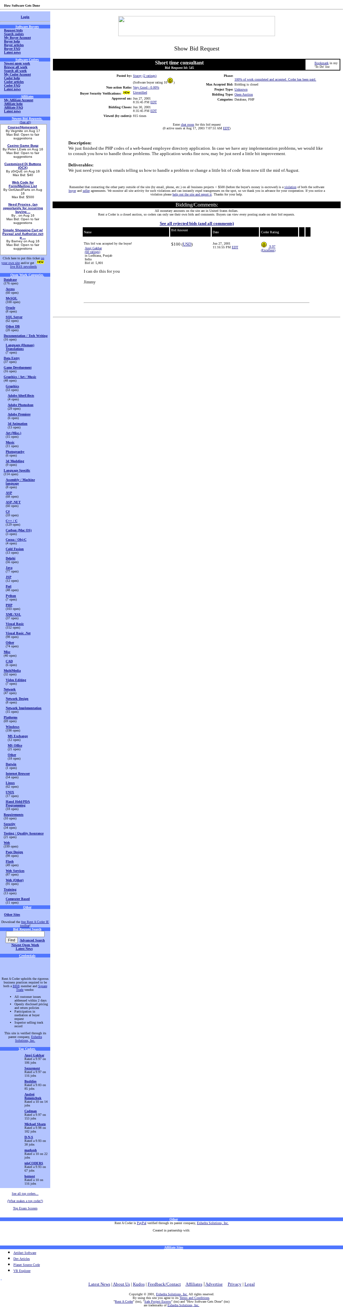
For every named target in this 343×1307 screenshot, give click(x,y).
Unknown (241, 89)
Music (10, 442)
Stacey (137, 76)
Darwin (11, 764)
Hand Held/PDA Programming (18, 803)
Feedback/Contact (164, 1284)
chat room (187, 124)
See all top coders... (25, 1193)
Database (10, 279)
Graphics (12, 386)
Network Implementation (24, 708)
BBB (16, 986)
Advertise (214, 1284)
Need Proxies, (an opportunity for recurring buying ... (23, 208)
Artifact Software (24, 1253)
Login (25, 17)
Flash (10, 861)
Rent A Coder (124, 1301)
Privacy (235, 1284)
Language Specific (17, 470)
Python (11, 596)
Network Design (17, 698)
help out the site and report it (192, 194)
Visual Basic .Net (18, 633)
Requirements (13, 814)
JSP (8, 577)
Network (10, 689)
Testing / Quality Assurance (24, 833)
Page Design (14, 852)
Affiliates (194, 1284)
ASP (9, 493)
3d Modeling (15, 461)
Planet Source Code (26, 1265)
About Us (121, 1284)
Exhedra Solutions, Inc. (28, 1038)
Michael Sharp (35, 1124)
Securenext (32, 1068)
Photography (15, 451)
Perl (8, 586)
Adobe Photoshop (20, 405)
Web (7, 842)
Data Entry (12, 358)
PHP (9, 605)
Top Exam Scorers (25, 1208)
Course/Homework (23, 127)
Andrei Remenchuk (33, 1096)
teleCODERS (33, 1163)
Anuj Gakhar (93, 248)
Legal (250, 1284)
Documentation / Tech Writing (26, 336)
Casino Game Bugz (23, 145)
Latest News (24, 948)
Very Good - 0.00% (146, 87)
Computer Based (18, 899)
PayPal (141, 1223)
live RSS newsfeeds (23, 266)
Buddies (30, 1081)
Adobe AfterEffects (21, 395)
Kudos (139, 1284)
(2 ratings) (149, 76)
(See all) (25, 122)
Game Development (17, 367)
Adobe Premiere (19, 414)
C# (8, 511)
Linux (10, 783)
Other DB (13, 326)
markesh (30, 1150)
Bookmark (322, 63)
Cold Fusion (15, 549)
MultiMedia (12, 670)
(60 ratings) (92, 252)
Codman (30, 1111)
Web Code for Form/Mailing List (23, 184)
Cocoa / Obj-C (16, 539)
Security (9, 824)
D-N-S (28, 1137)
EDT (153, 102)
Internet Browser (18, 773)
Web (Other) (14, 880)
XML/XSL (13, 614)
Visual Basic (15, 624)
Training (10, 889)
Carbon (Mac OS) (18, 530)
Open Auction (243, 94)
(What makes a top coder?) (25, 1201)
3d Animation (17, 423)
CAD (9, 661)
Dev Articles (21, 1259)
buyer (72, 190)
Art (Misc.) (13, 433)
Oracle (10, 307)
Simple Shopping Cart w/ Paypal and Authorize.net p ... (22, 233)
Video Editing (16, 680)
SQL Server (14, 317)
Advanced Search (32, 940)
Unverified (140, 92)
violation (290, 187)
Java (9, 567)
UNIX (10, 792)
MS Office (15, 745)
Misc (7, 652)
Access (10, 289)
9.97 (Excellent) (268, 248)
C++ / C (11, 521)
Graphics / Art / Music (20, 377)
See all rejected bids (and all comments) (197, 223)
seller (86, 190)
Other (10, 642)
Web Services (15, 871)
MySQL (11, 298)
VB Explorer (21, 1271)
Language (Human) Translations (20, 347)
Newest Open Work (25, 945)
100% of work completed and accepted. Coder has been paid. (275, 79)
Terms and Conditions (194, 1298)
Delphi (10, 558)
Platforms (10, 717)
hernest (29, 1176)
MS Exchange (18, 736)
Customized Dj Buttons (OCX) (22, 165)
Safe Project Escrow (157, 1301)
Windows (12, 727)
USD (187, 244)
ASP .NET (13, 502)
